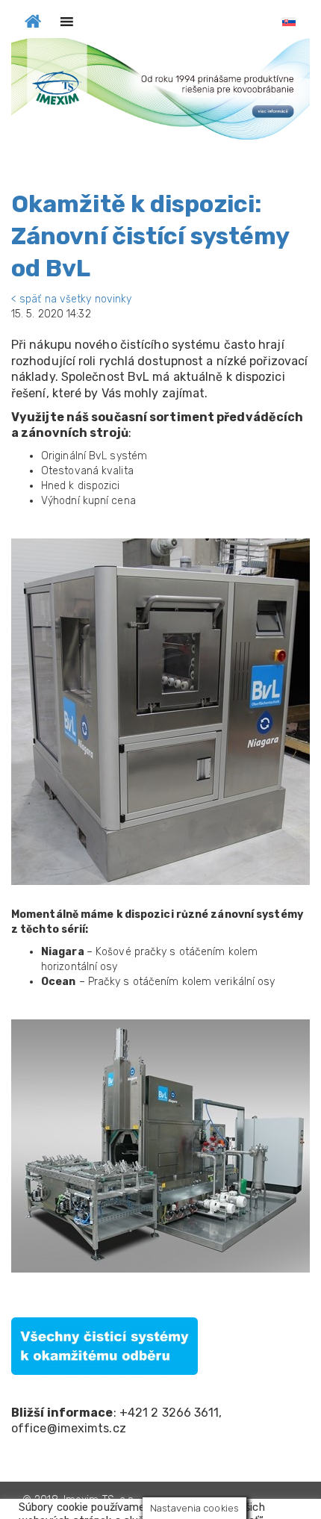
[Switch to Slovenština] (289, 22)
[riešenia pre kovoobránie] (32, 19)
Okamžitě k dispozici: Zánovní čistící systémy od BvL (150, 236)
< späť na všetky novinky (71, 299)
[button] (160, 89)
